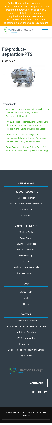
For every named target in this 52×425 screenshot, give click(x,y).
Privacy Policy (26, 344)
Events (26, 298)
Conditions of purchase (26, 332)
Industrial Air (26, 209)
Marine (26, 261)
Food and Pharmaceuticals (26, 267)
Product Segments (26, 191)
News (26, 304)
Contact (26, 314)
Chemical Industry (26, 273)
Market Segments (26, 226)
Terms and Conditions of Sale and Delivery (26, 326)
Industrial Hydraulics (26, 244)
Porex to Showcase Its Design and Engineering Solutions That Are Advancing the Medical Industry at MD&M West (26, 138)
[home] (18, 31)
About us (26, 292)
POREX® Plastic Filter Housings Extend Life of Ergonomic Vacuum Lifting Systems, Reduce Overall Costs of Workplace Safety (27, 125)
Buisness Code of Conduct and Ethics (26, 350)
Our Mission (26, 183)
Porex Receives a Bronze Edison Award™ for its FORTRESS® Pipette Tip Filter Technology (27, 149)
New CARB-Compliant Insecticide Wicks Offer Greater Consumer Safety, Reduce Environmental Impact (27, 112)
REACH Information (25, 338)
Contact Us (36, 383)
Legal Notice (26, 356)
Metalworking (25, 255)
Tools (26, 283)
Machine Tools (26, 232)
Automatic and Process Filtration (26, 204)
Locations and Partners (26, 320)
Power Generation (26, 250)
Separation (26, 215)
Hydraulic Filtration (26, 198)
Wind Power (26, 238)
